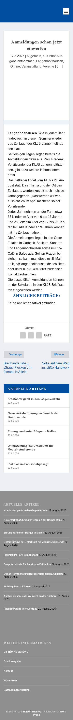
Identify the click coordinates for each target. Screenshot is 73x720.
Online (15, 66)
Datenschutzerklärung (16, 690)
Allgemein (34, 56)
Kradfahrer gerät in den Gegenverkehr (34, 398)
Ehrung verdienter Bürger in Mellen (32, 431)
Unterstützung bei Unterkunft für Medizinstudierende (30, 447)
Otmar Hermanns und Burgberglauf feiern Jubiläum (33, 573)
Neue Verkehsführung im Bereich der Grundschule (33, 415)
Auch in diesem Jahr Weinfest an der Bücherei (30, 596)
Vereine (48, 66)
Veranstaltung (31, 66)
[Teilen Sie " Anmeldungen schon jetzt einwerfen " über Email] (31, 335)
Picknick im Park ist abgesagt (28, 464)
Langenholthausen (49, 61)
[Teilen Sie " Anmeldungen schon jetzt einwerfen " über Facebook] (23, 335)
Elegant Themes (32, 711)
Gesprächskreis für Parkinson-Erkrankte (27, 564)
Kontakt (8, 671)
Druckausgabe (12, 661)
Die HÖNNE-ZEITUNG (16, 651)
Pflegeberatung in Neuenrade (20, 608)
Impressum (10, 680)
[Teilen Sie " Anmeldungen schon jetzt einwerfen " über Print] (39, 335)
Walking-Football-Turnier (18, 586)
